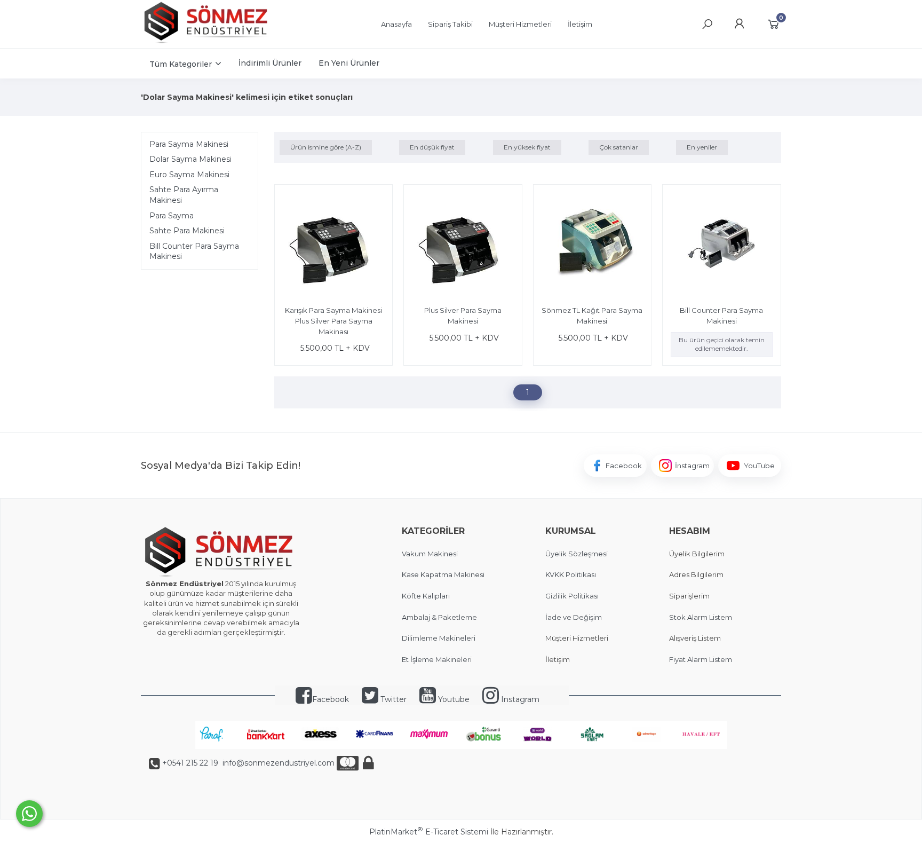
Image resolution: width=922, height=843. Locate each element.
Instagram (519, 699)
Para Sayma (171, 215)
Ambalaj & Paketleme (439, 617)
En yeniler (702, 147)
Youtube (453, 699)
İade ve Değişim (573, 617)
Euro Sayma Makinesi (189, 174)
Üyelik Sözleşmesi (576, 553)
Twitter (392, 699)
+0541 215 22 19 (190, 763)
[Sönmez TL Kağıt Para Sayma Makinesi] (592, 245)
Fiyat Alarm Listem (700, 659)
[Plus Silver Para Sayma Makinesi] (462, 245)
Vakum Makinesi (430, 553)
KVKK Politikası (570, 574)
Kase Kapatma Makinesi (443, 574)
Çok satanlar (618, 147)
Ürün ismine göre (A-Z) (325, 147)
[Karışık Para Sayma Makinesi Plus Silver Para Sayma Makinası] (333, 245)
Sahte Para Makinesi (187, 230)
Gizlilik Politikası (572, 596)
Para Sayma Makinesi (188, 144)
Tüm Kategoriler (180, 64)
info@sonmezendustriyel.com (277, 763)
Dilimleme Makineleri (438, 638)
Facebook (330, 699)
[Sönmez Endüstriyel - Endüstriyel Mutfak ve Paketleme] (207, 42)
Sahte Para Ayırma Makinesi (183, 195)
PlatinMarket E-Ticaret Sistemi (428, 832)
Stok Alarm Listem (700, 617)
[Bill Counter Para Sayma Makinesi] (721, 245)
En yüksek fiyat (527, 147)
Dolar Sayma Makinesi (190, 159)
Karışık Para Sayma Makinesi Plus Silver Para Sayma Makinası (333, 320)
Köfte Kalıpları (426, 596)
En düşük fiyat (432, 147)
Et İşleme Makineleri (437, 659)
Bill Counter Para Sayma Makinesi (194, 251)
